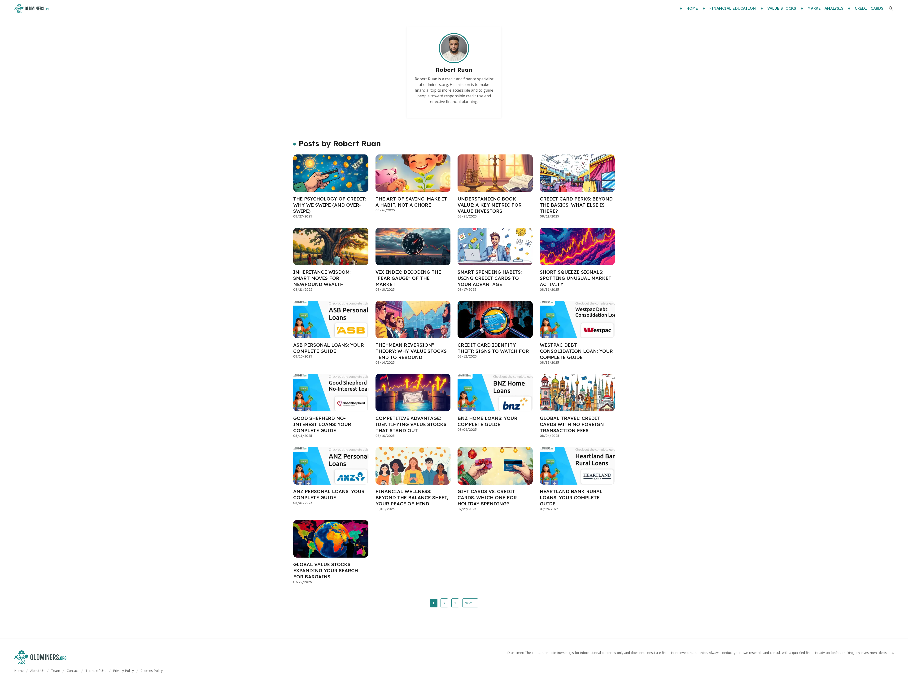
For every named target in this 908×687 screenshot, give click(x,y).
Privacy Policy (123, 670)
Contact (73, 670)
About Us (37, 670)
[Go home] (31, 8)
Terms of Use (95, 670)
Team (55, 670)
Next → (470, 603)
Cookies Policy (151, 670)
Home (19, 670)
